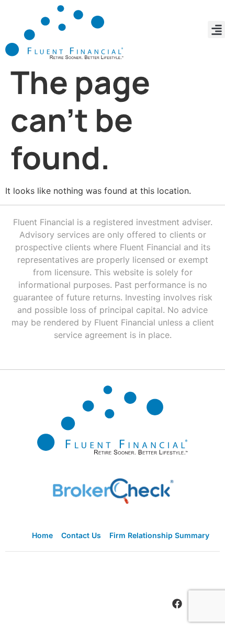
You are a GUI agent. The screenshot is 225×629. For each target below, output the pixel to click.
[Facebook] (177, 603)
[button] (216, 29)
